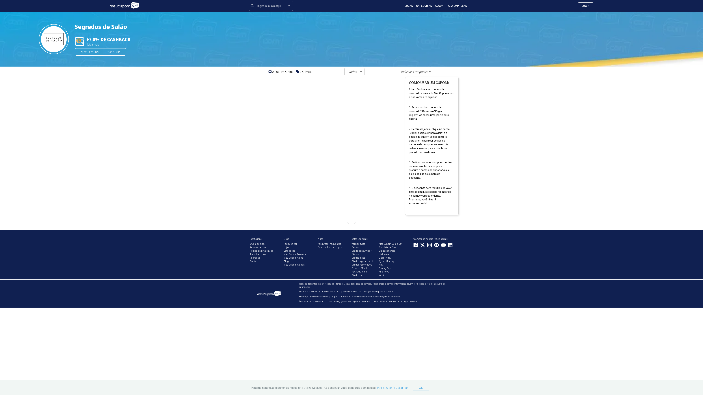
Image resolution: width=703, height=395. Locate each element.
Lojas (409, 5)
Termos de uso (258, 247)
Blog (286, 261)
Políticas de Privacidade (392, 388)
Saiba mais (92, 44)
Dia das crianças (387, 250)
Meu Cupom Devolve (295, 254)
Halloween (384, 254)
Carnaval (356, 247)
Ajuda (439, 5)
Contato (254, 261)
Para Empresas (457, 5)
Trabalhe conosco (259, 254)
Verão (382, 275)
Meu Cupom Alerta (293, 257)
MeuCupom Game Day (390, 243)
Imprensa (255, 257)
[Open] (289, 5)
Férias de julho (359, 271)
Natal (381, 264)
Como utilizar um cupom (330, 247)
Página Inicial (290, 243)
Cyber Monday (386, 261)
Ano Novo (384, 271)
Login (585, 5)
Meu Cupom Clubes (294, 264)
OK (421, 388)
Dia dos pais (358, 275)
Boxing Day (385, 268)
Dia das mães (358, 257)
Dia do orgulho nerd (362, 261)
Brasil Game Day (387, 247)
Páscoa (355, 254)
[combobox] (271, 5)
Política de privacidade (262, 250)
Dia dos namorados (362, 264)
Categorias (424, 5)
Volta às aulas (358, 243)
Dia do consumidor (361, 250)
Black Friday (385, 257)
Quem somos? (257, 243)
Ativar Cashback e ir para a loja (100, 52)
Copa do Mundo (360, 268)
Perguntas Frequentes (329, 243)
